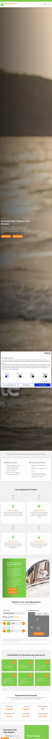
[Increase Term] (23, 630)
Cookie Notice (15, 369)
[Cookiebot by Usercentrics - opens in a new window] (45, 353)
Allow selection (26, 384)
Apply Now (6, 236)
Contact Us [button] (12, 592)
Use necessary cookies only (9, 384)
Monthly (45, 613)
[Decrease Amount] (4, 623)
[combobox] (14, 613)
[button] (49, 4)
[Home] (8, 4)
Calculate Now (17, 236)
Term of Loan (9, 628)
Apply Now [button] (12, 589)
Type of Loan (6, 610)
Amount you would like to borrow (11, 620)
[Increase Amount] (23, 623)
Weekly (31, 613)
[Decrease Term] (4, 630)
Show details (45, 381)
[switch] (19, 376)
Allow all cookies (42, 384)
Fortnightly (38, 613)
